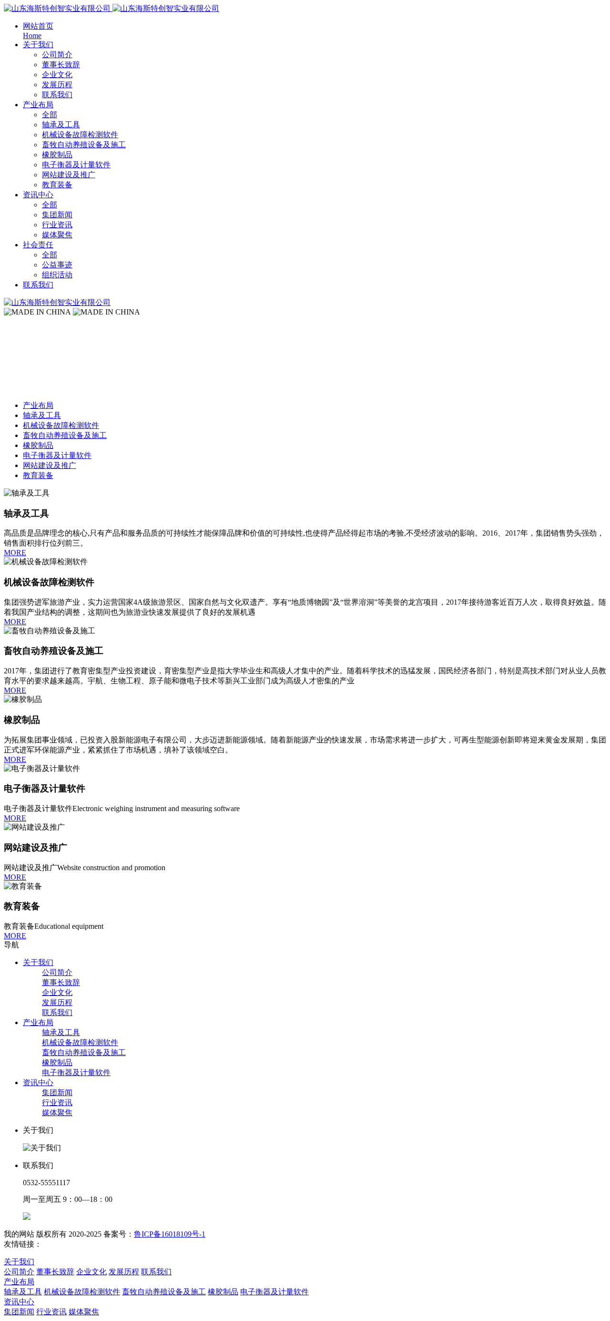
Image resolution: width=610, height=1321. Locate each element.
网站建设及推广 (49, 465)
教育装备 (38, 475)
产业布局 (38, 405)
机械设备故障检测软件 (61, 425)
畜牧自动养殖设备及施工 (65, 435)
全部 (49, 115)
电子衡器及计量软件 (57, 455)
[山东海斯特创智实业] (111, 8)
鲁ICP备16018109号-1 (169, 1234)
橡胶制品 (38, 445)
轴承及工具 (42, 415)
